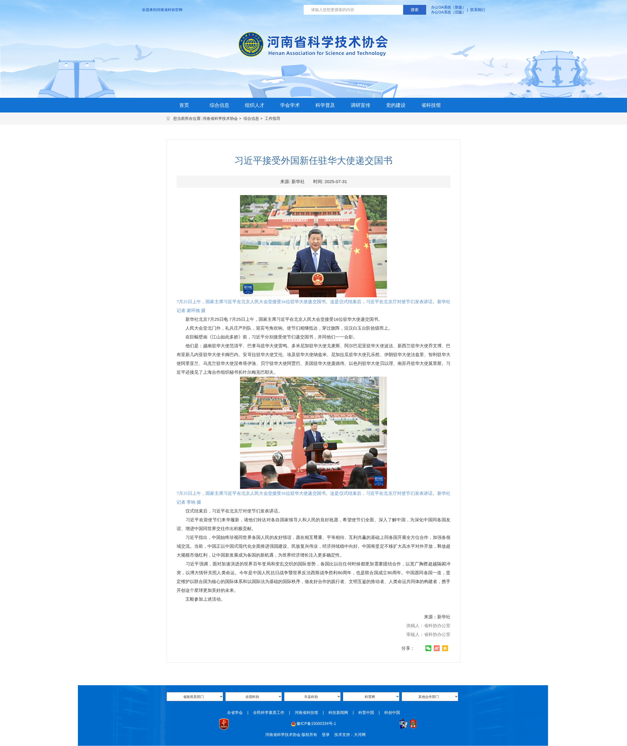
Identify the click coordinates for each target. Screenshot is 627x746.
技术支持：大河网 (350, 735)
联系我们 (477, 10)
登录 (326, 735)
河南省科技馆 (306, 712)
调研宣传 (360, 105)
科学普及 (325, 105)
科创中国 (392, 712)
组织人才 (255, 105)
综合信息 (219, 105)
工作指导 (272, 118)
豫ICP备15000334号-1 (316, 723)
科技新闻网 (338, 712)
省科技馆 (431, 105)
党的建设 (396, 105)
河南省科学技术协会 (220, 118)
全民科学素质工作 (268, 712)
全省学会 (235, 712)
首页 (184, 105)
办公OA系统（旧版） (448, 12)
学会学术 (290, 105)
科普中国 (366, 712)
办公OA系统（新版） (448, 7)
